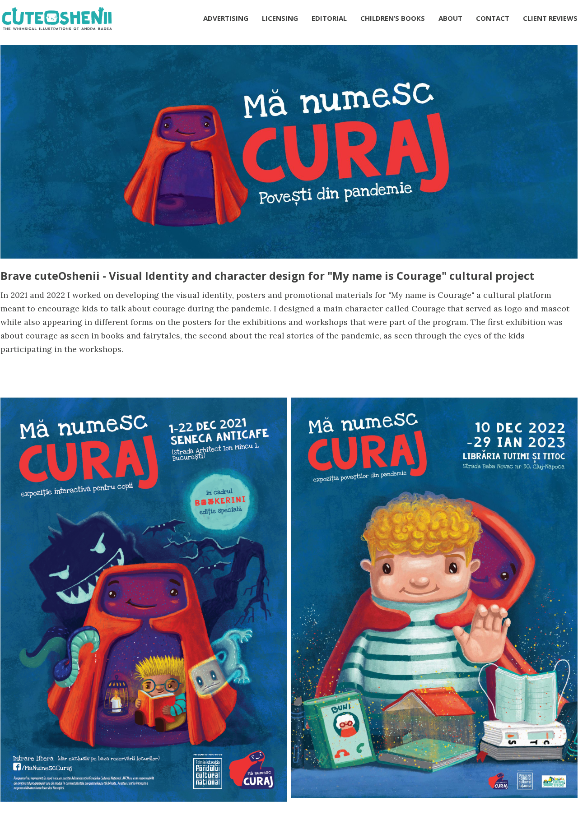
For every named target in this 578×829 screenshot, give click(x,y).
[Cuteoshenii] (56, 18)
